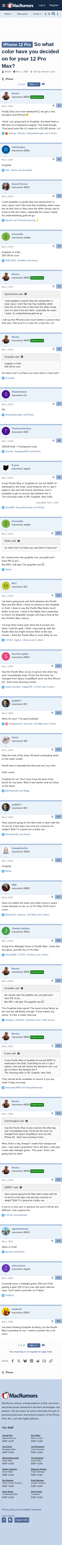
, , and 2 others (24, 640)
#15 (58, 816)
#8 (59, 440)
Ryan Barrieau (37, 1480)
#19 (58, 980)
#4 (59, 246)
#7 (59, 404)
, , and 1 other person (30, 1020)
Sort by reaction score (44, 71)
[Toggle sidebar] (58, 14)
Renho (8, 71)
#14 (58, 749)
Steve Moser (7, 1492)
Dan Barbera (7, 1480)
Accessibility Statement (29, 1509)
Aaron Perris (36, 1492)
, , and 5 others (32, 723)
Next (32, 84)
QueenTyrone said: (13, 294)
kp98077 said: (11, 1187)
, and (18, 170)
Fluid (4, 1516)
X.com (11, 1441)
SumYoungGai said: (14, 1121)
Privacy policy (9, 1509)
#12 (58, 666)
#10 (58, 533)
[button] (4, 5)
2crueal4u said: (12, 357)
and (22, 220)
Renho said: (10, 541)
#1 (59, 105)
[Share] (53, 105)
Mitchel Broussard (10, 1458)
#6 (59, 349)
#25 (58, 1321)
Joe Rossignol (37, 1447)
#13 (58, 713)
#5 (59, 286)
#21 (58, 1113)
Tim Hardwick (37, 1458)
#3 (59, 196)
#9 (59, 477)
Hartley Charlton (9, 1469)
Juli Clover (7, 1447)
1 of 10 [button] (21, 84)
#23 (58, 1241)
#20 (58, 1046)
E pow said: (10, 1053)
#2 (59, 159)
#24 (58, 1277)
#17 (58, 897)
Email (4, 1441)
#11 (58, 595)
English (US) (22, 1520)
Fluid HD (10, 1516)
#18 (58, 940)
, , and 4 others (33, 133)
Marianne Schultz (39, 1469)
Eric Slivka (35, 1435)
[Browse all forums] (49, 13)
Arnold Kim (7, 1435)
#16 (58, 860)
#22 (58, 1179)
